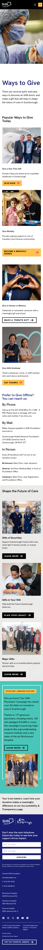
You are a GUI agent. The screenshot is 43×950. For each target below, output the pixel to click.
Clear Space (14, 936)
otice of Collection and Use (10, 866)
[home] (7, 4)
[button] (37, 4)
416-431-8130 (17, 410)
